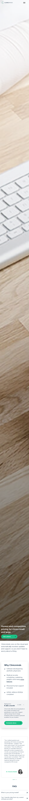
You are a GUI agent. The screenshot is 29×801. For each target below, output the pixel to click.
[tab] (14, 792)
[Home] (7, 2)
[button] (12, 779)
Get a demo (7, 636)
